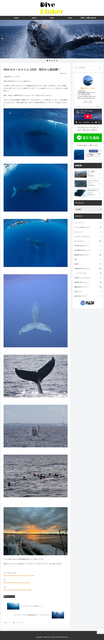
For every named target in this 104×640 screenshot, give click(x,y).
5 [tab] (56, 60)
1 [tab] (47, 60)
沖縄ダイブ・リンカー (87, 88)
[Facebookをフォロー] (88, 102)
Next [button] (101, 38)
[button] (100, 67)
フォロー (94, 151)
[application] (88, 116)
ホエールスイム (10, 596)
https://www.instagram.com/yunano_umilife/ (17, 589)
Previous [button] (2, 38)
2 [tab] (49, 60)
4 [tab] (54, 60)
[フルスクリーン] (99, 122)
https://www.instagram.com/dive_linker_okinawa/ (19, 575)
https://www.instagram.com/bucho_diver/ (17, 582)
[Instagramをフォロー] (90, 102)
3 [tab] (52, 60)
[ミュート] (96, 122)
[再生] (77, 122)
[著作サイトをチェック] (85, 102)
